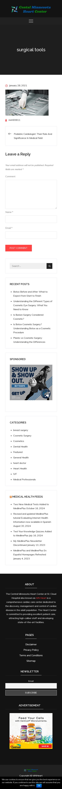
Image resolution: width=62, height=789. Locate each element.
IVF (15, 474)
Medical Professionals (24, 479)
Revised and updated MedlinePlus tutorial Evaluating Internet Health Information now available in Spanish (32, 517)
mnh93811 (14, 119)
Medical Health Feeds (27, 496)
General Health (21, 457)
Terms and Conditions (31, 655)
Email (8, 227)
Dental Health (20, 446)
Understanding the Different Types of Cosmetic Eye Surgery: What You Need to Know (32, 305)
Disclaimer (31, 644)
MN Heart (41, 597)
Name (9, 212)
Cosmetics (18, 441)
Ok (39, 786)
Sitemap (31, 661)
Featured (17, 452)
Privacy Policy (31, 650)
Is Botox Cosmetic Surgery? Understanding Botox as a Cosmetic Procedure (32, 328)
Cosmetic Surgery (22, 435)
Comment (10, 176)
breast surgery (20, 430)
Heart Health (20, 468)
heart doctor (19, 463)
